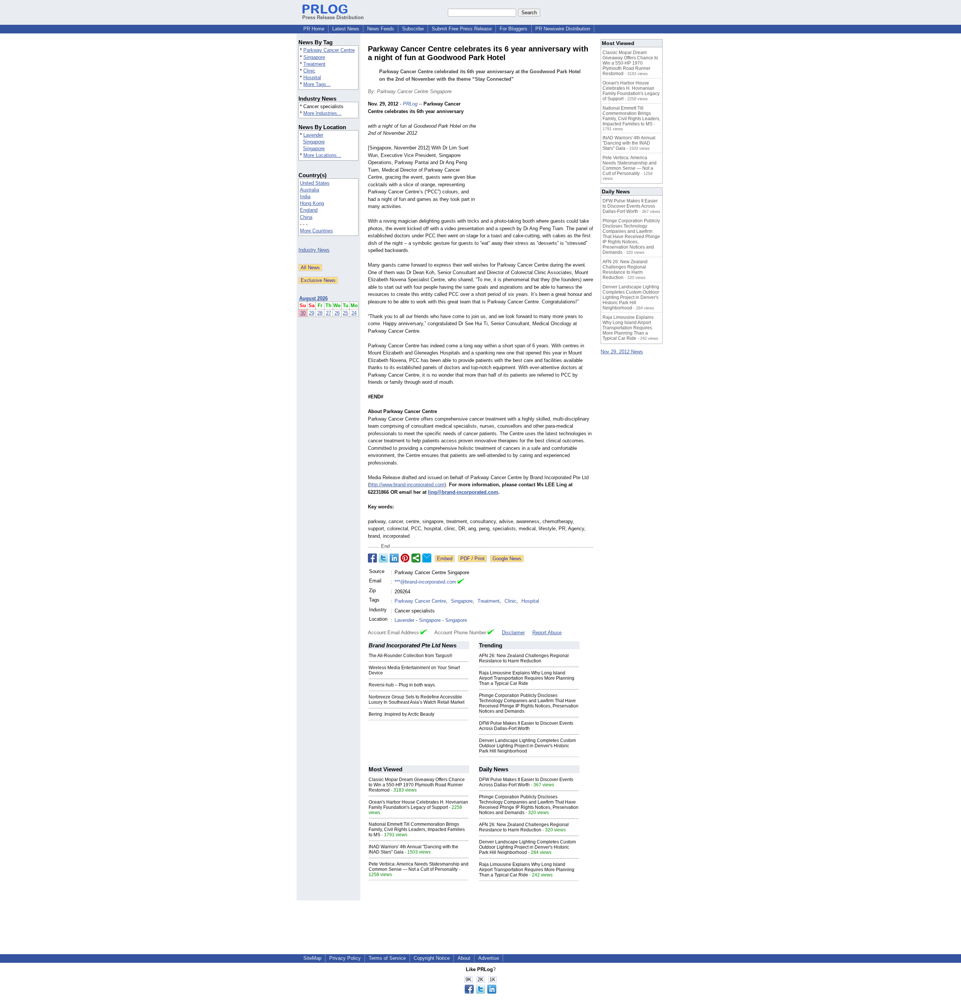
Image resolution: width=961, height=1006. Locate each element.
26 (337, 313)
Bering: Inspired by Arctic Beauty (401, 714)
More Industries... (322, 113)
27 (328, 313)
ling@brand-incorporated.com (463, 492)
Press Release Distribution (333, 17)
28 (319, 313)
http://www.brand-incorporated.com (406, 484)
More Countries (316, 231)
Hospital (312, 77)
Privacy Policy (345, 958)
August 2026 (313, 298)
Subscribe (413, 29)
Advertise (488, 958)
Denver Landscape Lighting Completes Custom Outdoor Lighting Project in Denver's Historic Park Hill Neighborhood (527, 746)
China (306, 217)
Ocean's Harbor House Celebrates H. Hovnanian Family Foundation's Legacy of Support (418, 804)
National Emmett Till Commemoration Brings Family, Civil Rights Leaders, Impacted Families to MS (417, 829)
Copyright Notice (432, 958)
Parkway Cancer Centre (329, 50)
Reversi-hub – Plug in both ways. (402, 685)
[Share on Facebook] (372, 558)
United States (315, 183)
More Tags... (317, 84)
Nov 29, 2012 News (622, 351)
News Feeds (380, 29)
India (305, 196)
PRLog (410, 104)
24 (354, 313)
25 (345, 313)
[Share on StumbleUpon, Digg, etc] (415, 558)
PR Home (313, 29)
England (309, 210)
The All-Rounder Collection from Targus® (410, 655)
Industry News (314, 250)
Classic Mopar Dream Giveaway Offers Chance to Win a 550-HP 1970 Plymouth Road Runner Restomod (417, 785)
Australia (309, 190)
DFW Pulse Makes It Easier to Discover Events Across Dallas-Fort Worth (526, 726)
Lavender (313, 135)
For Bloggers (513, 29)
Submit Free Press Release (462, 29)
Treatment (314, 64)
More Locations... (322, 155)
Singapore (314, 57)
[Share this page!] (480, 992)
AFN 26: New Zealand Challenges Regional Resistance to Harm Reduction (524, 658)
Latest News (345, 29)
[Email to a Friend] (426, 558)
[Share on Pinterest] (405, 558)
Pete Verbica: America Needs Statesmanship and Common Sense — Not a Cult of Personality (418, 866)
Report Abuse (547, 632)
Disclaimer (513, 632)
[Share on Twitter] (383, 558)
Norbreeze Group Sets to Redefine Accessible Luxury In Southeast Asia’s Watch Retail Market (416, 699)
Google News (507, 558)
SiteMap (312, 958)
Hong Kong (312, 203)
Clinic (309, 71)
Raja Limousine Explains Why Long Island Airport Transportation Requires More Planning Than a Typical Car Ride (526, 678)
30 (303, 313)
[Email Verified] (461, 582)
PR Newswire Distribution (562, 29)
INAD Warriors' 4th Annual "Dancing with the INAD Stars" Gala (629, 143)
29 (311, 313)
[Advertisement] (536, 155)
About (464, 958)
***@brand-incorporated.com (425, 582)
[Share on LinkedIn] (394, 558)
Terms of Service (387, 958)
